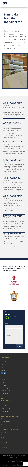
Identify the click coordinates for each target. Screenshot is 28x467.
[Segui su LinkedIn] (5, 373)
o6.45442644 (20, 461)
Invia (19, 346)
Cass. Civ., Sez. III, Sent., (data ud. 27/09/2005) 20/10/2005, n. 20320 (12, 196)
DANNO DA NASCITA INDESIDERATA (13, 233)
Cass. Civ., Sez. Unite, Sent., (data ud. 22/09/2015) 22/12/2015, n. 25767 (13, 160)
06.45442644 (9, 314)
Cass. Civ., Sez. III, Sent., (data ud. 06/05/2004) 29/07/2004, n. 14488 (12, 215)
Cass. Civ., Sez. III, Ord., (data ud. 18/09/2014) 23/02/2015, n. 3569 (12, 178)
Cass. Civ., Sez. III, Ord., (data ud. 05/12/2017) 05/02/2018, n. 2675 (12, 123)
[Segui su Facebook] (2, 373)
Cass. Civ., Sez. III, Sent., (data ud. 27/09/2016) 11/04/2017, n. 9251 (12, 142)
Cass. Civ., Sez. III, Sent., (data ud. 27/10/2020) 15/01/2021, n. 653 (12, 103)
